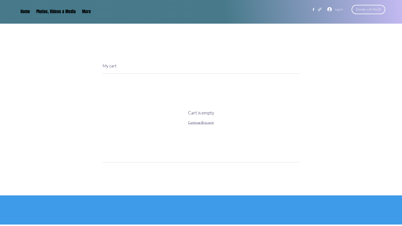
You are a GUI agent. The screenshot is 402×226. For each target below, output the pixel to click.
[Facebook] (313, 9)
